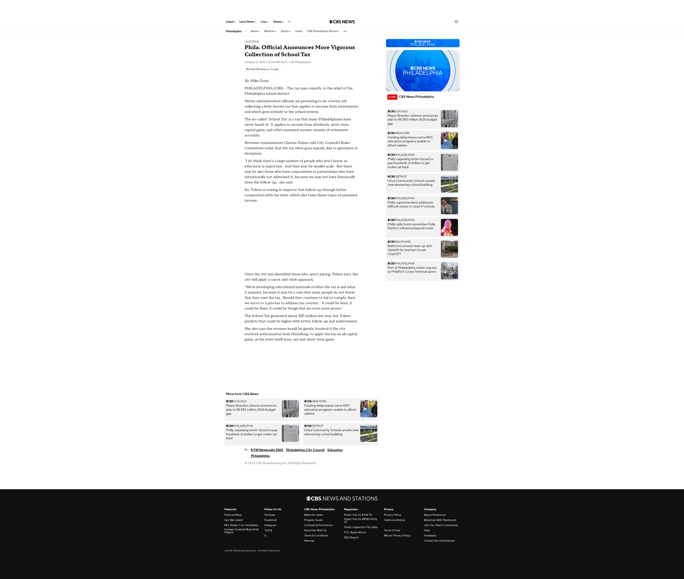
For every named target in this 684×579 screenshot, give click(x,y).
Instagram (270, 525)
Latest (230, 21)
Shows (278, 21)
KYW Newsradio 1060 (267, 450)
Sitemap (309, 540)
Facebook (270, 520)
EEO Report (351, 537)
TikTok (268, 530)
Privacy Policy (392, 514)
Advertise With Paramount (440, 520)
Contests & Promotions (318, 525)
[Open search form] (456, 21)
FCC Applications (355, 532)
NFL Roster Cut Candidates (241, 525)
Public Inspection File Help (360, 527)
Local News (247, 21)
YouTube (269, 514)
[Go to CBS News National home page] (342, 22)
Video (299, 31)
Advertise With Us (315, 530)
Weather (269, 31)
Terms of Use (392, 530)
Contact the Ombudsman (439, 540)
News (254, 31)
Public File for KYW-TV (358, 514)
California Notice (394, 520)
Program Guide (313, 520)
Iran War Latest (233, 520)
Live (264, 22)
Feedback (430, 535)
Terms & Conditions (316, 535)
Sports (285, 31)
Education (335, 450)
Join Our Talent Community (441, 525)
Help (427, 530)
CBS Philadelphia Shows (322, 31)
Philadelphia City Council (305, 450)
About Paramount (435, 514)
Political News (233, 514)
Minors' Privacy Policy (397, 535)
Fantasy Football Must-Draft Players (241, 531)
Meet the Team (313, 514)
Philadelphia (234, 31)
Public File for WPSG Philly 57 (360, 520)
